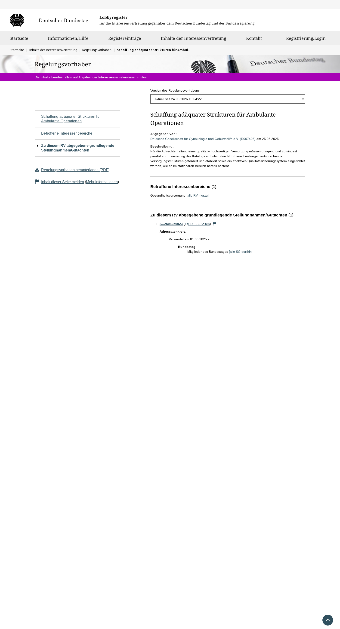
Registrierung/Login (306, 38)
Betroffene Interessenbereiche (67, 133)
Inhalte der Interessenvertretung (193, 38)
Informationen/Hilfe (68, 38)
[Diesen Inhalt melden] (214, 224)
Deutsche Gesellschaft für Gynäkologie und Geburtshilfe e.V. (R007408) (203, 139)
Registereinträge (124, 38)
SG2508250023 (171, 224)
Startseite (19, 38)
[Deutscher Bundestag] (52, 20)
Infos (143, 77)
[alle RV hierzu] (197, 195)
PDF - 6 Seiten (199, 224)
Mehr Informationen (102, 182)
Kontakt (254, 38)
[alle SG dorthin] (241, 251)
